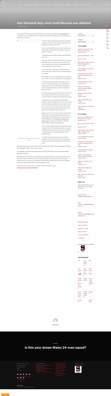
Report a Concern (82, 231)
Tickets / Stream (27, 4)
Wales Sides (35, 4)
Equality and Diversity (83, 228)
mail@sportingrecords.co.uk (43, 371)
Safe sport (83, 4)
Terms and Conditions (83, 234)
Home (20, 4)
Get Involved (48, 4)
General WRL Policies (83, 222)
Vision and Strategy (82, 225)
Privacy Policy (20, 385)
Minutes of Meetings (60, 373)
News (41, 4)
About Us (75, 4)
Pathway (68, 4)
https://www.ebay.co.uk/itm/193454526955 (27, 167)
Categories (80, 39)
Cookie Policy (81, 238)
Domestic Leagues (58, 4)
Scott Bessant (63, 33)
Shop (90, 4)
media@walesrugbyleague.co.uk (44, 368)
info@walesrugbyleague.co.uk (85, 196)
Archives (80, 33)
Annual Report (59, 375)
